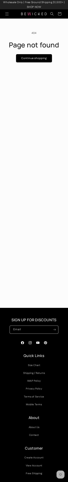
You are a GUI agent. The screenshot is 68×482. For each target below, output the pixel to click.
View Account (34, 465)
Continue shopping (34, 58)
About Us (34, 427)
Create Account (33, 457)
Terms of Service (34, 396)
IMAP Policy (34, 381)
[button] (7, 14)
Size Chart (34, 365)
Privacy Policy (34, 388)
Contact (34, 435)
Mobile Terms (34, 404)
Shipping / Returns (34, 373)
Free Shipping (34, 473)
